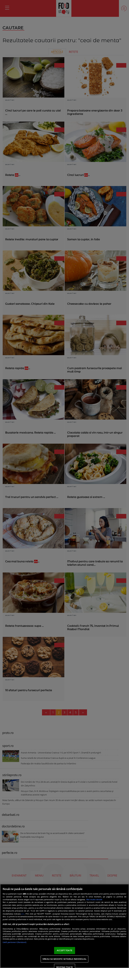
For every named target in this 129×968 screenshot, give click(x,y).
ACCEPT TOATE (64, 950)
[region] (64, 926)
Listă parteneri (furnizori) (14, 942)
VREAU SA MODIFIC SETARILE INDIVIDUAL (64, 958)
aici (22, 913)
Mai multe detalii (94, 899)
